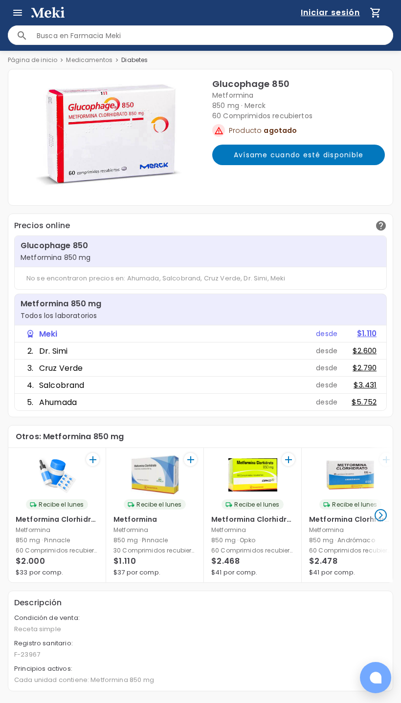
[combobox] (215, 35)
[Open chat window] (375, 677)
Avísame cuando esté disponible (299, 155)
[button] (108, 135)
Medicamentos (89, 60)
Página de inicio (32, 60)
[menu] (17, 12)
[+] (92, 459)
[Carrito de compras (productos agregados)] (375, 12)
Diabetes (134, 60)
